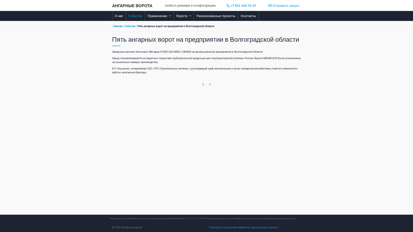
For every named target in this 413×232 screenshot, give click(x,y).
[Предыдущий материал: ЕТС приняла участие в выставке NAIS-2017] (203, 84)
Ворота (181, 16)
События (135, 16)
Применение (157, 16)
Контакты (248, 16)
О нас (119, 16)
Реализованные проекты (215, 16)
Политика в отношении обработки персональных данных (243, 227)
